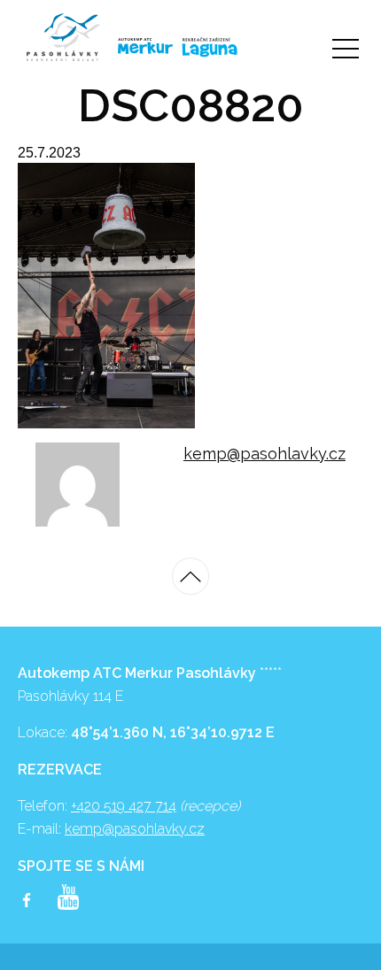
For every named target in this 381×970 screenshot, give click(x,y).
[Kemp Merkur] (137, 46)
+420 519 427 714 (123, 805)
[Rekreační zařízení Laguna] (209, 47)
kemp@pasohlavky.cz (264, 453)
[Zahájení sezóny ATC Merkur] (63, 37)
